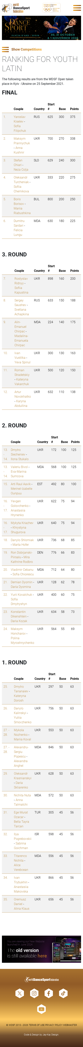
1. (4, 117)
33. (5, 856)
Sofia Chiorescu (23, 574)
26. (5, 708)
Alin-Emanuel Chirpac (20, 326)
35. (5, 899)
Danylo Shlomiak (22, 540)
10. (5, 353)
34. (5, 877)
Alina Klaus (21, 908)
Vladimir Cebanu (22, 569)
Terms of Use (37, 1024)
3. (4, 160)
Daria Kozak (19, 621)
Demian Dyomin (21, 582)
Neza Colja (21, 169)
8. (4, 300)
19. (5, 552)
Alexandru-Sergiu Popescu (21, 751)
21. (5, 582)
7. (4, 278)
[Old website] (41, 949)
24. (5, 629)
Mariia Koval (22, 739)
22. (5, 594)
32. (5, 834)
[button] (41, 49)
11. (5, 370)
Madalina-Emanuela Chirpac (21, 340)
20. (5, 569)
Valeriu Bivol (19, 467)
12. (5, 392)
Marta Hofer (21, 544)
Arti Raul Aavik (21, 484)
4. (4, 177)
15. (5, 484)
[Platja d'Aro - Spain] (41, 28)
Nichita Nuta (22, 795)
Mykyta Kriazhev (22, 523)
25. (5, 686)
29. (5, 773)
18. (5, 540)
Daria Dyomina (21, 587)
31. (5, 812)
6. (4, 221)
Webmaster (70, 1024)
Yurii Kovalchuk (21, 594)
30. (5, 795)
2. (4, 138)
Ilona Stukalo (20, 459)
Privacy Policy (54, 1024)
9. (4, 322)
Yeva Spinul (22, 362)
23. (5, 612)
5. (4, 199)
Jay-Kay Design (50, 1034)
